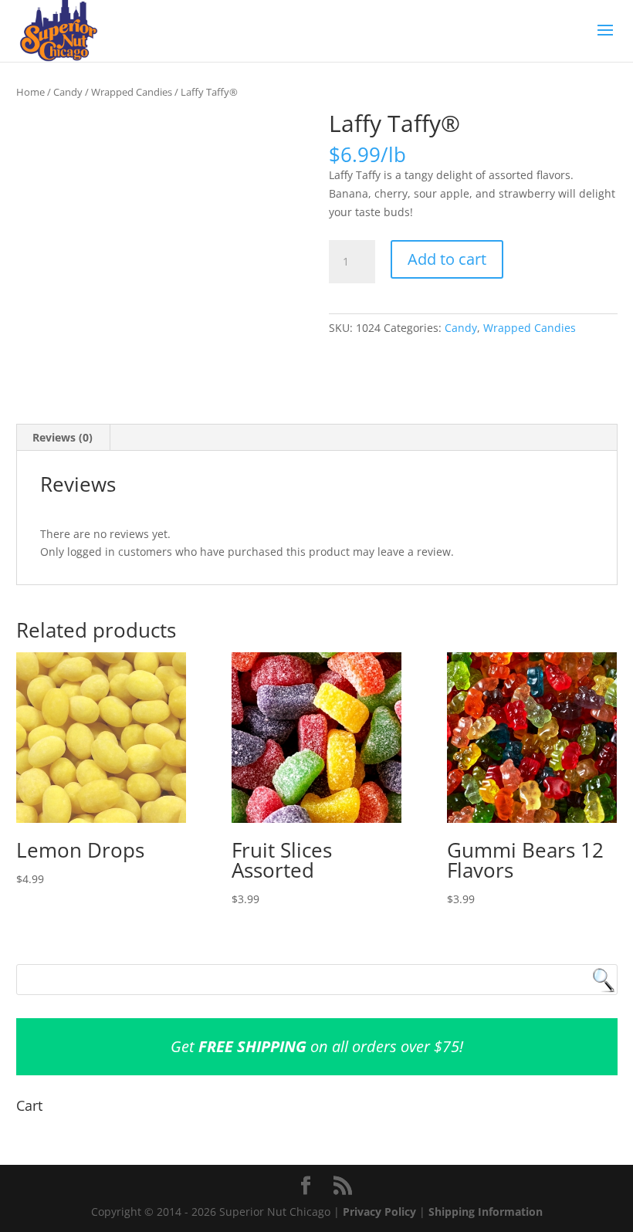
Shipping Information (485, 1211)
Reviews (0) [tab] (62, 437)
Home (30, 92)
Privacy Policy (379, 1211)
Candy (68, 92)
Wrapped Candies (131, 92)
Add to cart (447, 259)
